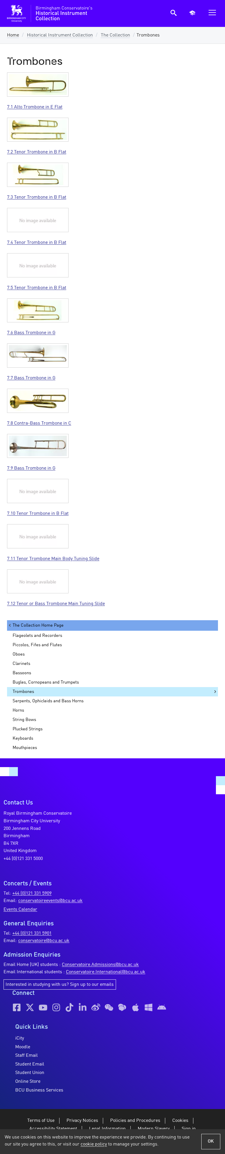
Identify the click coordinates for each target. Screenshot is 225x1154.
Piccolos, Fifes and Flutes (37, 645)
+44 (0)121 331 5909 (32, 893)
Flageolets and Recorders (37, 635)
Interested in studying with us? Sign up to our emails (60, 984)
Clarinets (21, 663)
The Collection (115, 35)
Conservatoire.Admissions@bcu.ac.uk (100, 964)
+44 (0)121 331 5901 (32, 933)
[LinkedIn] (82, 1007)
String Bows (24, 719)
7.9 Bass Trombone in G (31, 468)
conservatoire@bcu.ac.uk (43, 941)
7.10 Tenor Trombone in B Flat (38, 513)
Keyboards (23, 738)
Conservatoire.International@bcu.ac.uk (105, 972)
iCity (19, 1038)
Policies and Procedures (135, 1120)
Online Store (27, 1081)
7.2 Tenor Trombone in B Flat (36, 152)
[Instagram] (56, 1007)
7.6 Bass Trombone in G (31, 333)
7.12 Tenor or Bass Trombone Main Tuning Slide (56, 604)
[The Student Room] (122, 1007)
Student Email (29, 1064)
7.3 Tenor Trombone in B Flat (36, 197)
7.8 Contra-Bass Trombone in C (39, 423)
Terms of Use (40, 1120)
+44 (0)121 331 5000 (23, 858)
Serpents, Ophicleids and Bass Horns (48, 701)
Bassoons (22, 673)
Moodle (22, 1047)
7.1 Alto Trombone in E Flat (34, 107)
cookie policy (94, 1144)
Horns (18, 710)
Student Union (29, 1072)
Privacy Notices (82, 1120)
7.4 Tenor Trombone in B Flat (36, 242)
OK (211, 1141)
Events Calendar (20, 909)
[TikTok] (69, 1007)
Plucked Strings (27, 729)
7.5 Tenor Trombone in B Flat (36, 288)
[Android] (161, 1007)
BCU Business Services (39, 1090)
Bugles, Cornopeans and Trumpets (46, 682)
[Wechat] (109, 1007)
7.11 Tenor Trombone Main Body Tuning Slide (53, 559)
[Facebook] (16, 1007)
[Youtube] (43, 1007)
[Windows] (148, 1007)
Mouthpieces (25, 747)
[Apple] (135, 1007)
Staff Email (26, 1055)
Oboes (19, 654)
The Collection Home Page (38, 625)
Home (13, 35)
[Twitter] (29, 1007)
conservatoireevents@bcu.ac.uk (50, 900)
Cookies (180, 1120)
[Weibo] (95, 1007)
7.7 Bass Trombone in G (31, 378)
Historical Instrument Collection (60, 35)
